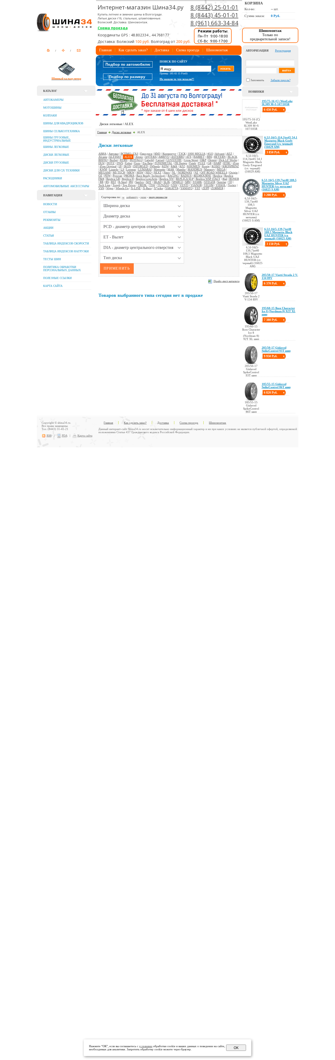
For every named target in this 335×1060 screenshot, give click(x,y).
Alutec (139, 156)
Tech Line (104, 185)
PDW (107, 175)
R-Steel (122, 181)
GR (209, 163)
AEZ (229, 153)
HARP (217, 163)
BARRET (199, 156)
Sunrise (221, 181)
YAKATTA (171, 188)
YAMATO (186, 188)
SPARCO (177, 181)
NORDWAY (185, 172)
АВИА (102, 153)
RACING (173, 175)
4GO (210, 153)
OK (236, 1048)
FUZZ (201, 163)
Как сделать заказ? (133, 50)
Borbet (114, 159)
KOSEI (216, 166)
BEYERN (220, 156)
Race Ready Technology (151, 175)
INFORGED (140, 166)
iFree (236, 163)
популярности (158, 196)
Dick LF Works (228, 159)
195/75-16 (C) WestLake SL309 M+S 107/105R (277, 102)
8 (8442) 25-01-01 (214, 7)
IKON (127, 166)
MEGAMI (104, 172)
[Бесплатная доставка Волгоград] (168, 114)
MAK (171, 169)
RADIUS (186, 175)
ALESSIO (115, 156)
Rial (224, 178)
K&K (174, 166)
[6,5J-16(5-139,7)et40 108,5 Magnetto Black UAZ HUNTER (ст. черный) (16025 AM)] (252, 244)
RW (131, 181)
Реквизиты (51, 219)
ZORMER (217, 188)
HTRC (227, 163)
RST (113, 181)
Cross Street (191, 159)
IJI (120, 166)
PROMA (129, 175)
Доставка (162, 50)
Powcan (117, 175)
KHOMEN (193, 166)
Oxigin (233, 172)
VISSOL (221, 185)
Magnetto (159, 169)
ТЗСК (182, 153)
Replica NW (166, 178)
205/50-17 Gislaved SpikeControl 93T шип (276, 349)
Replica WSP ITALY (208, 178)
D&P (203, 159)
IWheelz (155, 166)
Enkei (128, 163)
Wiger (110, 188)
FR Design (181, 163)
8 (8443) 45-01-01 (214, 15)
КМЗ (157, 153)
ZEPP (205, 188)
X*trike (158, 188)
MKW (131, 172)
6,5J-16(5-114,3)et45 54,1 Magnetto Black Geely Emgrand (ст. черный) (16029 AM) (280, 142)
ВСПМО (126, 153)
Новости (50, 204)
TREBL (142, 185)
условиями (145, 1046)
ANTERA (151, 156)
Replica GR (113, 178)
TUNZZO (163, 185)
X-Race (147, 188)
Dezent (212, 159)
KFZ (182, 166)
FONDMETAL (163, 163)
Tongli (116, 185)
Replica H (128, 178)
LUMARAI (145, 169)
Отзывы (49, 212)
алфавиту (132, 196)
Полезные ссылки (57, 278)
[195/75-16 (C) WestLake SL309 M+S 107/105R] (251, 116)
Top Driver (129, 185)
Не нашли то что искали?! (177, 79)
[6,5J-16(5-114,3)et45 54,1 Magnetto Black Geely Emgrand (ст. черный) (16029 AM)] (252, 153)
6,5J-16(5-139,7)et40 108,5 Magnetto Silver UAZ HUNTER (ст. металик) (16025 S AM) (279, 184)
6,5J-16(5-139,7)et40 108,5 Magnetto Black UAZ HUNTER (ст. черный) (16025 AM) (278, 233)
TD (230, 181)
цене (143, 196)
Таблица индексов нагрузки (66, 251)
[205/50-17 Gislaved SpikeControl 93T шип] (251, 363)
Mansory (209, 169)
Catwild (149, 159)
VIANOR (196, 185)
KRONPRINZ (230, 166)
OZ (100, 175)
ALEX (128, 156)
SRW (188, 181)
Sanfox (139, 181)
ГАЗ (135, 153)
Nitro (167, 172)
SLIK (167, 181)
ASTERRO (177, 156)
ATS (188, 156)
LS (122, 169)
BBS (209, 156)
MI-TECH (119, 172)
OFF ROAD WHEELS (213, 172)
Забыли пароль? (281, 80)
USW (174, 185)
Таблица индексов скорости (66, 243)
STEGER (209, 181)
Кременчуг (169, 153)
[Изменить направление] (124, 196)
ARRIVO (163, 156)
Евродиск (146, 153)
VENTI (184, 185)
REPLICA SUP (185, 178)
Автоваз (114, 153)
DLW (101, 163)
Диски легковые (121, 132)
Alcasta (102, 156)
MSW (140, 172)
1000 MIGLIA (196, 153)
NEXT (157, 172)
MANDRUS (195, 169)
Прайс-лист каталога (226, 280)
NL (174, 172)
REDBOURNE (202, 175)
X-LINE (136, 188)
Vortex (232, 185)
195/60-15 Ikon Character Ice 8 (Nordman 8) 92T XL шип (278, 311)
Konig (206, 166)
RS (107, 181)
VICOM (209, 185)
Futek (192, 163)
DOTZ (111, 163)
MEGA (221, 169)
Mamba (181, 169)
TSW (152, 185)
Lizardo (114, 169)
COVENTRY (174, 159)
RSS (49, 435)
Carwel (160, 159)
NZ (196, 172)
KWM (103, 169)
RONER (234, 178)
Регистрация (283, 50)
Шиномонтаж (217, 50)
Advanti (220, 153)
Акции (48, 227)
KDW (165, 166)
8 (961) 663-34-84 (214, 23)
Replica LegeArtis (146, 178)
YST (197, 188)
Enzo (137, 163)
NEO (149, 172)
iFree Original (108, 166)
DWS (120, 163)
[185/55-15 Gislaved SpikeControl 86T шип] (251, 399)
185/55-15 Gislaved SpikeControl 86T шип (276, 385)
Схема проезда (113, 27)
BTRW (124, 159)
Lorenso (131, 169)
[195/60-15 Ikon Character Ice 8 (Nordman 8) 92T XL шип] (251, 323)
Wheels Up (122, 188)
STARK (197, 181)
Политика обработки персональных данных (62, 268)
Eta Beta (148, 163)
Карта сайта (53, 285)
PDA (64, 435)
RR (101, 181)
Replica (217, 175)
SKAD (157, 181)
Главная (105, 50)
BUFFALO (136, 159)
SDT (149, 181)
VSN (101, 188)
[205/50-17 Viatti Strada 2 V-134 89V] (251, 290)
